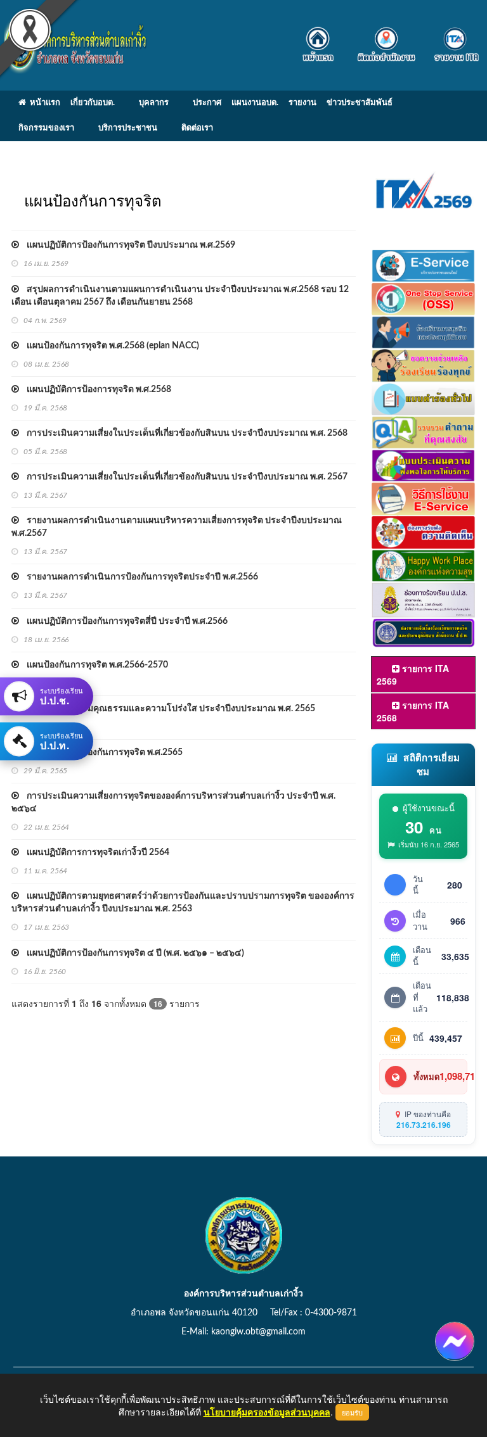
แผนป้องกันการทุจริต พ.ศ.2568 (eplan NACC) (109, 345)
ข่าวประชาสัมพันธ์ (360, 103)
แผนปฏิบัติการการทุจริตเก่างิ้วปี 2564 (94, 852)
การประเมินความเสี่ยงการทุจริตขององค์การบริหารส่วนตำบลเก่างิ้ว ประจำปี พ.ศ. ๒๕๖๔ (173, 802)
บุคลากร (154, 103)
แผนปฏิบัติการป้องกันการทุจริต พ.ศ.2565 (101, 752)
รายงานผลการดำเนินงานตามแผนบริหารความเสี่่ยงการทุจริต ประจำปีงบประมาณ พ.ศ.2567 (176, 527)
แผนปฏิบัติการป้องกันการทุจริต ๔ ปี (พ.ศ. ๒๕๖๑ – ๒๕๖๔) (131, 953)
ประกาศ (207, 103)
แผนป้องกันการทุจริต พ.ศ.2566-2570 (93, 665)
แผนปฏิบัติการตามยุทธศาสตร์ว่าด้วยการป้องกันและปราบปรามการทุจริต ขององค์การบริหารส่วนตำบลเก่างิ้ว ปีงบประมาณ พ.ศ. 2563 (182, 902)
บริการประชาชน (127, 128)
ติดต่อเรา (197, 128)
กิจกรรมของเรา (46, 128)
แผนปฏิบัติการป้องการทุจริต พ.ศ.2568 (95, 389)
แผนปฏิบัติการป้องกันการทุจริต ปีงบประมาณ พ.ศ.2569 (127, 245)
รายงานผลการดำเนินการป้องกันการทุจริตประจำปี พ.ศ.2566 (138, 577)
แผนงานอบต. (254, 103)
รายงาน (302, 103)
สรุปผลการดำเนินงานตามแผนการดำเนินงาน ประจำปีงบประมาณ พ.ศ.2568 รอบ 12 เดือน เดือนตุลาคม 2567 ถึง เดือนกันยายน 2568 (180, 296)
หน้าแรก (43, 103)
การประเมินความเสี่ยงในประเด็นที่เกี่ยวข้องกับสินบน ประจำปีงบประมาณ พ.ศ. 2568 (183, 433)
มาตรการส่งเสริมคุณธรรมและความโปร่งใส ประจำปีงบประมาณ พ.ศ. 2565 (167, 708)
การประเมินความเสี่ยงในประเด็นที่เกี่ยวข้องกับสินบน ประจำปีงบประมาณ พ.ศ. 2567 (183, 476)
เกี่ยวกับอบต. (92, 103)
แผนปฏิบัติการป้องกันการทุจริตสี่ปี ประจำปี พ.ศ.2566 (123, 621)
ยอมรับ (352, 1412)
